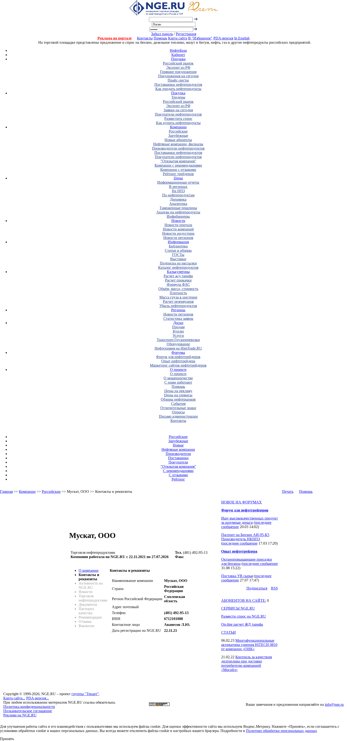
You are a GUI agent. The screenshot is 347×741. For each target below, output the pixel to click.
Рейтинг (178, 479)
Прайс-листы (178, 80)
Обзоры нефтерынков (178, 399)
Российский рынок (178, 63)
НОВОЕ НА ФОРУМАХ (241, 502)
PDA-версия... (37, 698)
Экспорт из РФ (178, 67)
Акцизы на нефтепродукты (178, 212)
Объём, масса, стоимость (178, 289)
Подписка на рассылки (178, 263)
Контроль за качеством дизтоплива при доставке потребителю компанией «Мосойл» (246, 663)
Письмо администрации (178, 416)
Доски (178, 323)
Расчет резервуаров (178, 301)
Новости (178, 221)
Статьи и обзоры (178, 250)
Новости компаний (178, 229)
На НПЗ (178, 191)
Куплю (178, 331)
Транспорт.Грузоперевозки (178, 340)
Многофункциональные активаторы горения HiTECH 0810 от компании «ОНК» (249, 644)
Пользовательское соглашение (27, 711)
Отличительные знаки (178, 408)
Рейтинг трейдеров (178, 174)
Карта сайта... (14, 698)
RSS (274, 588)
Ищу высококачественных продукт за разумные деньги (249, 520)
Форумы (178, 353)
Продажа (178, 59)
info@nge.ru (334, 704)
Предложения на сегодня (178, 76)
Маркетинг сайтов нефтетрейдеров (178, 365)
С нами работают (178, 382)
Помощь (160, 38)
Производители (178, 454)
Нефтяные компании (178, 449)
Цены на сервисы (178, 395)
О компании (88, 570)
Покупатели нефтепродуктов (178, 114)
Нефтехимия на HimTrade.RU (178, 348)
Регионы (178, 310)
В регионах (178, 187)
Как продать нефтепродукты (178, 89)
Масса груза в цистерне (178, 297)
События (178, 404)
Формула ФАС (178, 284)
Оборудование (178, 344)
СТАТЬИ (228, 632)
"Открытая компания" (178, 161)
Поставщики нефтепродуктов (178, 84)
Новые (178, 445)
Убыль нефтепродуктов (178, 306)
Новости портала (178, 225)
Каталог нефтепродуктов (178, 267)
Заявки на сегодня (178, 110)
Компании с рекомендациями (178, 165)
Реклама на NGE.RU (20, 715)
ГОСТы (178, 255)
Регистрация (186, 34)
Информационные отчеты (178, 182)
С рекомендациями (178, 471)
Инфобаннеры (178, 216)
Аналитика (178, 204)
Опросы (178, 412)
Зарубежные (178, 136)
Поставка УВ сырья (237, 576)
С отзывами (178, 475)
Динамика (178, 199)
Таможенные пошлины (178, 208)
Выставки (178, 259)
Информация (178, 242)
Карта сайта (177, 38)
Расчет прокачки (178, 280)
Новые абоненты (178, 140)
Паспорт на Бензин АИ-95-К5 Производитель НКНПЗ (245, 537)
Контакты (145, 38)
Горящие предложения (178, 72)
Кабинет (178, 55)
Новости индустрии (178, 233)
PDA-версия (223, 38)
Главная (6, 492)
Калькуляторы (178, 272)
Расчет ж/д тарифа (178, 276)
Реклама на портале (114, 38)
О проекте (178, 370)
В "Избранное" (200, 38)
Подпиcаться (256, 588)
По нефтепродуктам (178, 195)
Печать (287, 492)
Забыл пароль (162, 34)
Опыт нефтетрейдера (178, 361)
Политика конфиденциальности (29, 707)
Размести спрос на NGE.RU (243, 616)
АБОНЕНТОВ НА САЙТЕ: (243, 600)
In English (242, 38)
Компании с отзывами (178, 170)
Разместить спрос (178, 119)
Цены (178, 178)
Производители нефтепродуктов (178, 148)
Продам (178, 327)
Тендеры (178, 97)
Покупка (178, 93)
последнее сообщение (240, 543)
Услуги (178, 336)
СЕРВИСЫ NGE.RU (238, 608)
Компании (178, 127)
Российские (178, 131)
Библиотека (178, 246)
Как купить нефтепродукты (178, 123)
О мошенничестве (178, 378)
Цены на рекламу (178, 391)
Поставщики (178, 458)
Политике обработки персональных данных (281, 731)
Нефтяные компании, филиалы (178, 144)
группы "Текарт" (85, 694)
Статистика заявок (178, 318)
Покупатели (178, 462)
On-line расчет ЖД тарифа (242, 624)
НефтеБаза (178, 50)
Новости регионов (178, 238)
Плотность (178, 293)
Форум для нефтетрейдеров (178, 357)
